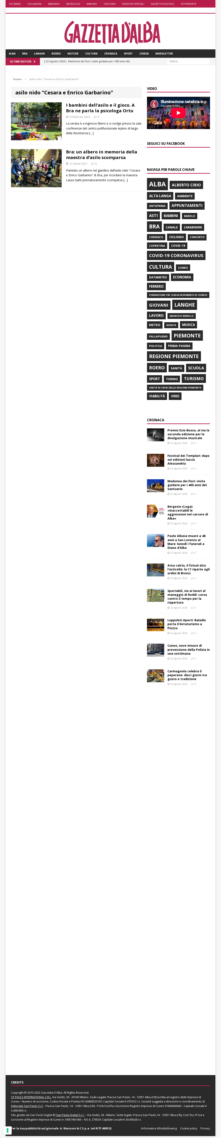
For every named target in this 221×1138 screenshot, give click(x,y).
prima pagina (179, 346)
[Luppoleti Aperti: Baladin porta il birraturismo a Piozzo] (155, 629)
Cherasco (156, 237)
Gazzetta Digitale (162, 3)
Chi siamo (15, 3)
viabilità (157, 396)
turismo (194, 378)
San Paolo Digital (41, 1115)
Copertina (157, 246)
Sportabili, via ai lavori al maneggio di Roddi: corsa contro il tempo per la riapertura (187, 597)
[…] (91, 133)
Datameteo (158, 277)
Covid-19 (178, 246)
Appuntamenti (187, 205)
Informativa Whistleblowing (159, 1128)
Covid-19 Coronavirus (176, 255)
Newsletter (164, 53)
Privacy (205, 1128)
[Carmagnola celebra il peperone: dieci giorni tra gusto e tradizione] (155, 679)
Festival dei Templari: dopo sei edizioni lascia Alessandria (188, 459)
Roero (56, 53)
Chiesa (144, 53)
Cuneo (183, 268)
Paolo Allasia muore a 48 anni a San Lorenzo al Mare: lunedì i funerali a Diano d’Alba (186, 542)
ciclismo (176, 237)
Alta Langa (160, 195)
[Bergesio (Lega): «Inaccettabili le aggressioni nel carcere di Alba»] (155, 515)
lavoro (156, 315)
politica (155, 346)
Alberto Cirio (186, 184)
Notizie (73, 53)
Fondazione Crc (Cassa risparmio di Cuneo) (178, 295)
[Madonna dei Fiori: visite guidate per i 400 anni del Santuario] (155, 490)
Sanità (176, 368)
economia (182, 277)
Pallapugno (158, 336)
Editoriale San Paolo (24, 1106)
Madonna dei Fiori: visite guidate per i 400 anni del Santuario (187, 485)
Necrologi (73, 3)
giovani (158, 305)
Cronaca (110, 53)
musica (188, 325)
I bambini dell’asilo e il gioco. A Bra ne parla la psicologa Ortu (100, 108)
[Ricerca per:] (188, 61)
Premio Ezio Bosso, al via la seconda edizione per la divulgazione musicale (188, 434)
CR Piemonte (188, 3)
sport (154, 378)
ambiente (185, 196)
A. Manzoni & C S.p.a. (75, 1128)
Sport (128, 53)
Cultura (91, 53)
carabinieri (193, 227)
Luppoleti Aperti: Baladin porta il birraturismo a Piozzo (186, 624)
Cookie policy (188, 1128)
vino (175, 396)
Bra (24, 53)
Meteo (154, 325)
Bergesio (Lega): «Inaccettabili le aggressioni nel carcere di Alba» (187, 512)
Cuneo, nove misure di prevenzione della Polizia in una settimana (188, 649)
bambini (171, 216)
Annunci (92, 3)
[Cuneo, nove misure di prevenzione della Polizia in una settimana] (155, 654)
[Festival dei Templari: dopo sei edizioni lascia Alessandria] (155, 464)
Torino (172, 379)
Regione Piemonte (174, 356)
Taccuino (110, 3)
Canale (172, 227)
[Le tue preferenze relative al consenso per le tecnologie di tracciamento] (7, 1130)
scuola (196, 367)
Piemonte (187, 335)
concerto (197, 237)
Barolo (189, 216)
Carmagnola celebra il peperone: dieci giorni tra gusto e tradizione (187, 675)
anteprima (157, 206)
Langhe (39, 53)
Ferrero (156, 286)
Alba (12, 53)
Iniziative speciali (133, 3)
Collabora (34, 3)
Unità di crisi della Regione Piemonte (175, 387)
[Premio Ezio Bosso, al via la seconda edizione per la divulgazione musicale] (155, 439)
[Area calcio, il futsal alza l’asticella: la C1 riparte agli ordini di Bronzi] (155, 574)
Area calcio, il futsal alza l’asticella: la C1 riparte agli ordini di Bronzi (188, 569)
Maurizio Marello (182, 315)
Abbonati (54, 3)
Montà (171, 325)
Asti (153, 215)
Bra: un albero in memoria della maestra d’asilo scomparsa (101, 154)
